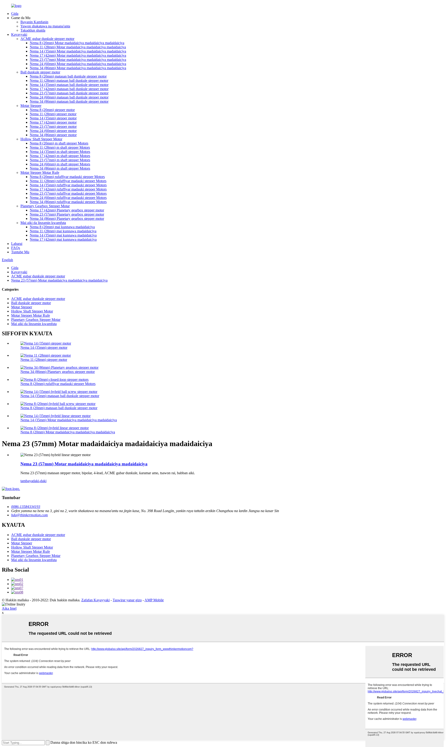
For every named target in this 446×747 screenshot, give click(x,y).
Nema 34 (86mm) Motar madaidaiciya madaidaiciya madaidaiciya (78, 68)
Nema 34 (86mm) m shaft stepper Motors (60, 168)
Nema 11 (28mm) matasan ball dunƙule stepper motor (69, 80)
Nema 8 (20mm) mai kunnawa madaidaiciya (62, 227)
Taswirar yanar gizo (127, 600)
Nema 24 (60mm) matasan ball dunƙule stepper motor (69, 97)
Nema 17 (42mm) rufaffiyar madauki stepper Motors (68, 189)
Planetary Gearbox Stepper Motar (45, 206)
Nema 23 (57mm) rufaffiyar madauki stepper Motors (68, 193)
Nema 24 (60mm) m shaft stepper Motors (60, 164)
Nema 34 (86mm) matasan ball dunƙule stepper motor (69, 101)
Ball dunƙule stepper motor (40, 72)
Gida (14, 14)
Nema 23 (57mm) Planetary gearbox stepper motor (67, 214)
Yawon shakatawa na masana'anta (45, 26)
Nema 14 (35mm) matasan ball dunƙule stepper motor (69, 85)
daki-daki (39, 481)
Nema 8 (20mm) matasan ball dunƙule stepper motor (68, 76)
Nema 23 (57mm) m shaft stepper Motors (60, 160)
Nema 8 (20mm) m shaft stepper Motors (59, 143)
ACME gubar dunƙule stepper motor (47, 39)
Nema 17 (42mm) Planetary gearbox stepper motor (67, 210)
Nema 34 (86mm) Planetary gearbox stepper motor (67, 218)
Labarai (16, 244)
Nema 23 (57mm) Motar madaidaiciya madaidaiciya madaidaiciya (78, 60)
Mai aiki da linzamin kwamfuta (43, 223)
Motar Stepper (30, 106)
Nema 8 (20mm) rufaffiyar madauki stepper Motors (67, 177)
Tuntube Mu (20, 252)
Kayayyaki (19, 34)
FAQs (15, 248)
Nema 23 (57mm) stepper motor (53, 126)
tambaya (26, 481)
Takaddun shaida (32, 30)
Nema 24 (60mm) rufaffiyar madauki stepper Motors (68, 198)
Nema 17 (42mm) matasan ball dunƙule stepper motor (69, 89)
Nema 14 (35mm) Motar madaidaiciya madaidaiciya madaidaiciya (78, 51)
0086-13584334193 (25, 507)
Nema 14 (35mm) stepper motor (53, 118)
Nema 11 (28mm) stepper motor (53, 114)
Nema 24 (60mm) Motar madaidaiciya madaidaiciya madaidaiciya (78, 64)
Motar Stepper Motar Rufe (39, 172)
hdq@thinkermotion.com (29, 515)
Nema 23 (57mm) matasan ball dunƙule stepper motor (69, 93)
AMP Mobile (154, 600)
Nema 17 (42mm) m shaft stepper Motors (60, 156)
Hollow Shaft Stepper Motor (41, 139)
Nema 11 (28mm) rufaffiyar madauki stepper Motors (68, 181)
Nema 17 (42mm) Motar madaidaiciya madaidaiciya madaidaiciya (78, 55)
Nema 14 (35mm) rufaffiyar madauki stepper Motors (68, 185)
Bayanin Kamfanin (34, 22)
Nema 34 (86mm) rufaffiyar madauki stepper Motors (68, 202)
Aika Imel (9, 608)
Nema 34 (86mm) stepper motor (53, 135)
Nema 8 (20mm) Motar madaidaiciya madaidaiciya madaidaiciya (77, 43)
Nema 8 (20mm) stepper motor (52, 110)
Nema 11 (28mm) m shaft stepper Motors (60, 147)
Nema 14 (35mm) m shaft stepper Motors (60, 152)
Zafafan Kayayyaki (95, 600)
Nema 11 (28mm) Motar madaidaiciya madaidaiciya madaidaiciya (78, 47)
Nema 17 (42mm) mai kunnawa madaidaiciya (63, 239)
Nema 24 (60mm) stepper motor (53, 131)
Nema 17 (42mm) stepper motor (53, 122)
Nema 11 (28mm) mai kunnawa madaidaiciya (63, 231)
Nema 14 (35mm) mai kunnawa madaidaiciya (63, 235)
